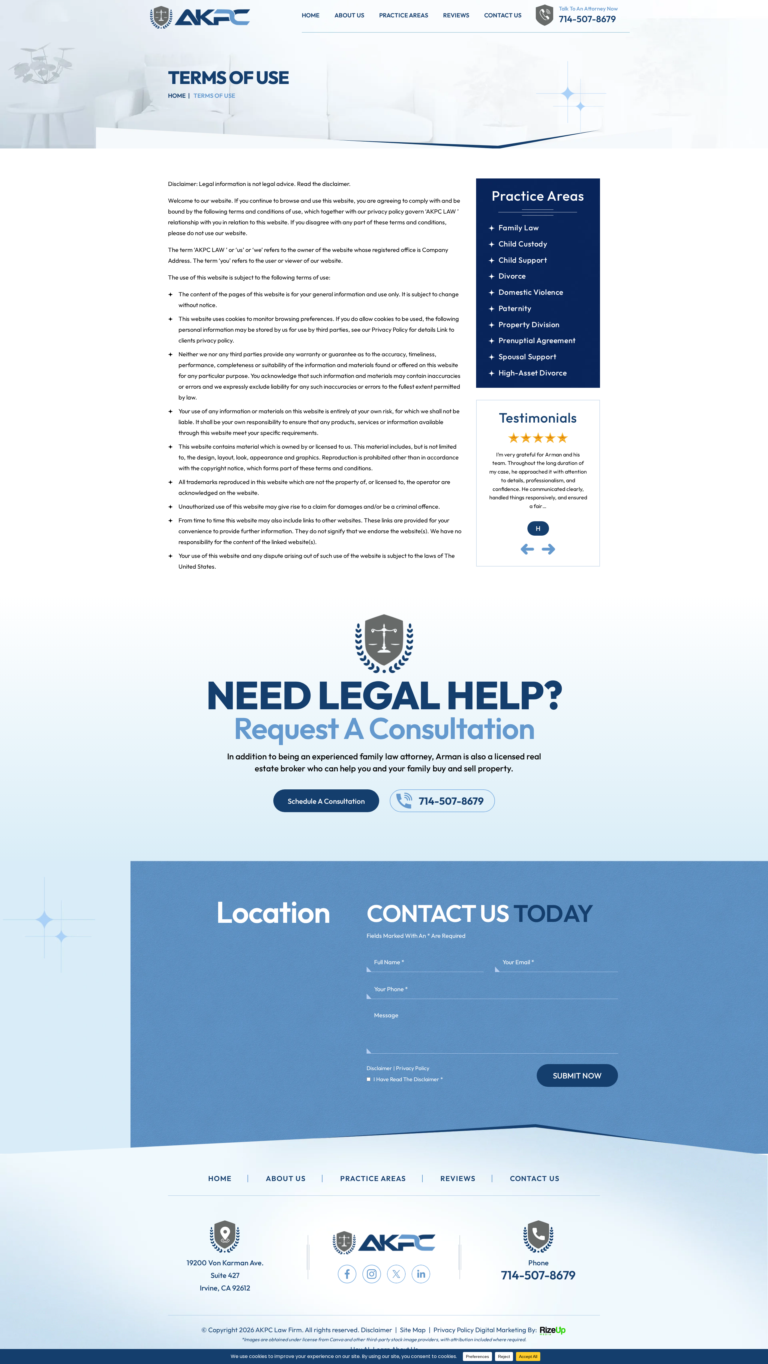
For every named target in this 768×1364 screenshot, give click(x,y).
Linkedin (421, 1274)
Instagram (371, 1274)
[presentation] (527, 532)
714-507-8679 (587, 18)
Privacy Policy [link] (454, 1330)
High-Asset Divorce (533, 373)
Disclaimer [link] (376, 1330)
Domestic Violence (531, 292)
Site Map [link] (413, 1330)
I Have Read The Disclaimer (408, 1079)
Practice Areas (403, 15)
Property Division (529, 324)
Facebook (347, 1274)
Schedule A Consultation (326, 801)
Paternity (515, 308)
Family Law (519, 227)
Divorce (512, 276)
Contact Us (502, 15)
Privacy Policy (412, 1068)
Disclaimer (379, 1068)
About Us (349, 15)
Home (311, 15)
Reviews (456, 15)
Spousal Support (527, 356)
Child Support (523, 260)
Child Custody (523, 244)
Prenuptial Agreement (537, 340)
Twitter (396, 1274)
